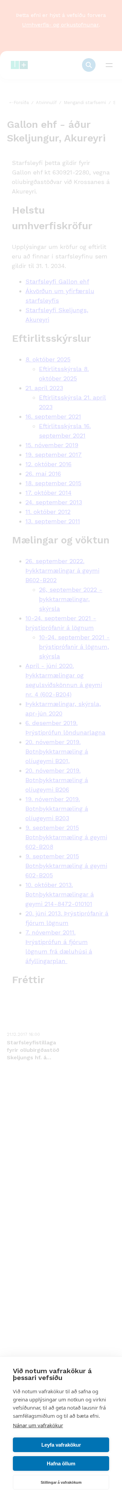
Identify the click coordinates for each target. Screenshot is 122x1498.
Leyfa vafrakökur (61, 1445)
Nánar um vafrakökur (38, 1425)
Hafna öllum (61, 1463)
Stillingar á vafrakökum (61, 1482)
